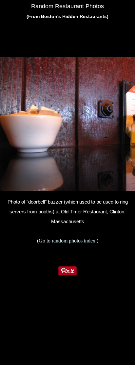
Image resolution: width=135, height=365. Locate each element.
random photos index (73, 240)
